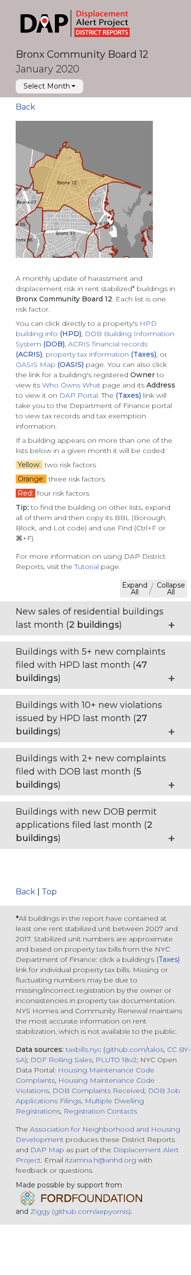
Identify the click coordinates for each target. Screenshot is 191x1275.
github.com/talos (134, 1049)
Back (25, 107)
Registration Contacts (100, 1111)
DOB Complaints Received (98, 1090)
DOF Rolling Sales (61, 1059)
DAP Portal (78, 395)
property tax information (101, 354)
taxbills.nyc (83, 1049)
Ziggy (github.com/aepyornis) (80, 1211)
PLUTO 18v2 (116, 1059)
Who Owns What (72, 385)
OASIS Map (50, 364)
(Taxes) (168, 959)
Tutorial (86, 566)
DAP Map (47, 1149)
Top (49, 891)
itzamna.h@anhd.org (100, 1160)
